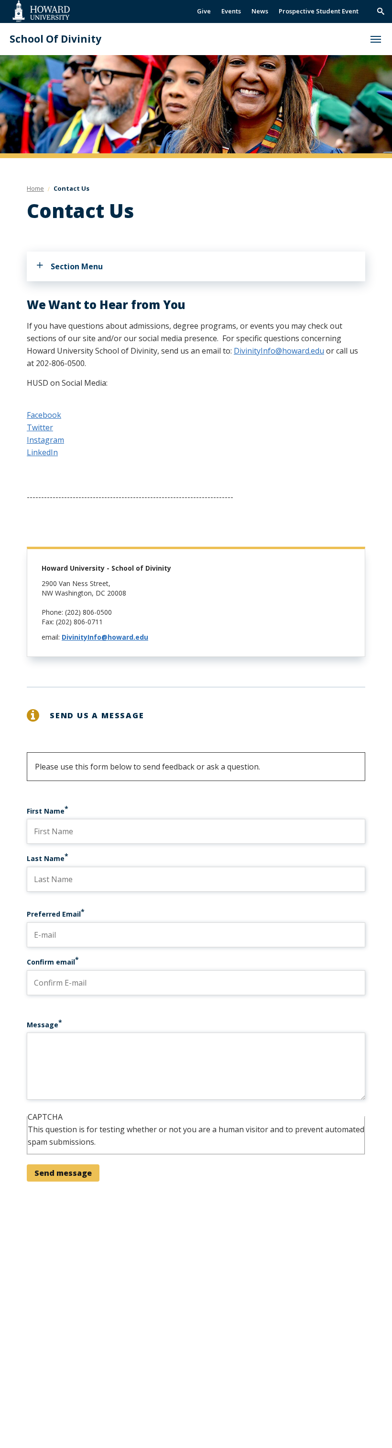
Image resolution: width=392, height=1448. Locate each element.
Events (231, 11)
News (259, 11)
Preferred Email (54, 914)
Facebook (44, 415)
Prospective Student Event (319, 11)
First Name (46, 811)
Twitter (40, 427)
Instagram (45, 440)
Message (42, 1024)
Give (204, 11)
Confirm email (51, 961)
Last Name (46, 858)
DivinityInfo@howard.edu (279, 350)
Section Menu (77, 266)
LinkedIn (42, 452)
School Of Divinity (55, 39)
